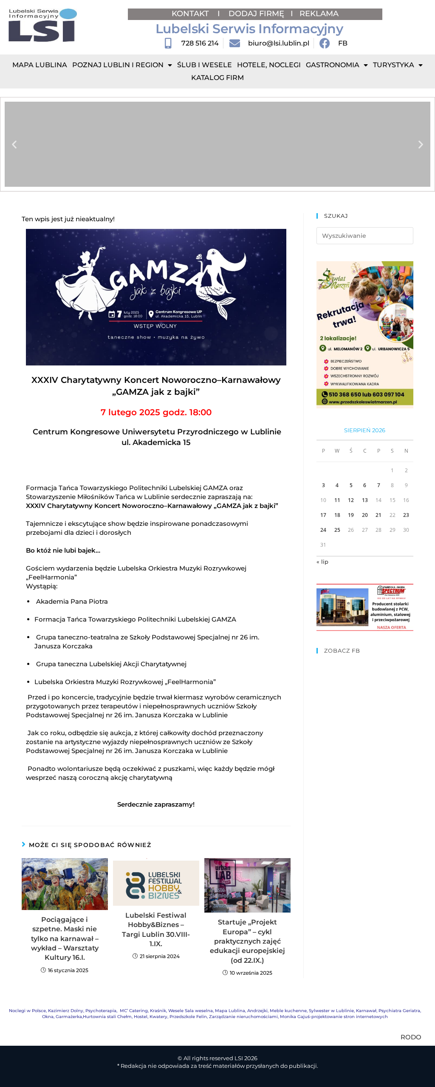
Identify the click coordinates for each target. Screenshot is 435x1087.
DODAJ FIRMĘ (256, 13)
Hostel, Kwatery (150, 1016)
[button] (14, 144)
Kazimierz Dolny (65, 1010)
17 (323, 515)
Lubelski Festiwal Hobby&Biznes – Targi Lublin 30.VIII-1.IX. (156, 929)
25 (337, 530)
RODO (411, 1037)
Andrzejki (257, 1010)
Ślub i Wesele (204, 65)
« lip (322, 561)
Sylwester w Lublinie (331, 1010)
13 (365, 500)
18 (337, 515)
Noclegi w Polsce (27, 1010)
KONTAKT (191, 13)
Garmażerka (69, 1016)
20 (365, 515)
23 (406, 515)
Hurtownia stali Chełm (107, 1016)
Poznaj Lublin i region (118, 65)
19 (351, 515)
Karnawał (366, 1010)
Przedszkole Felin (188, 1016)
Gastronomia (332, 65)
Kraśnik (158, 1010)
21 (378, 515)
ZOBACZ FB (342, 650)
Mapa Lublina (39, 65)
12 (351, 500)
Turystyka (393, 65)
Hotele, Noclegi (269, 65)
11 (337, 500)
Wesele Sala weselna (190, 1010)
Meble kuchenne (288, 1010)
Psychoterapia (100, 1010)
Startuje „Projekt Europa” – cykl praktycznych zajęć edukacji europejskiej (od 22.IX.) (247, 941)
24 (323, 530)
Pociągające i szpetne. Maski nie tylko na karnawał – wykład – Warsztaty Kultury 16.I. (65, 939)
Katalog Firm (217, 78)
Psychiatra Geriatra (399, 1010)
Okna (48, 1016)
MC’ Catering (134, 1010)
